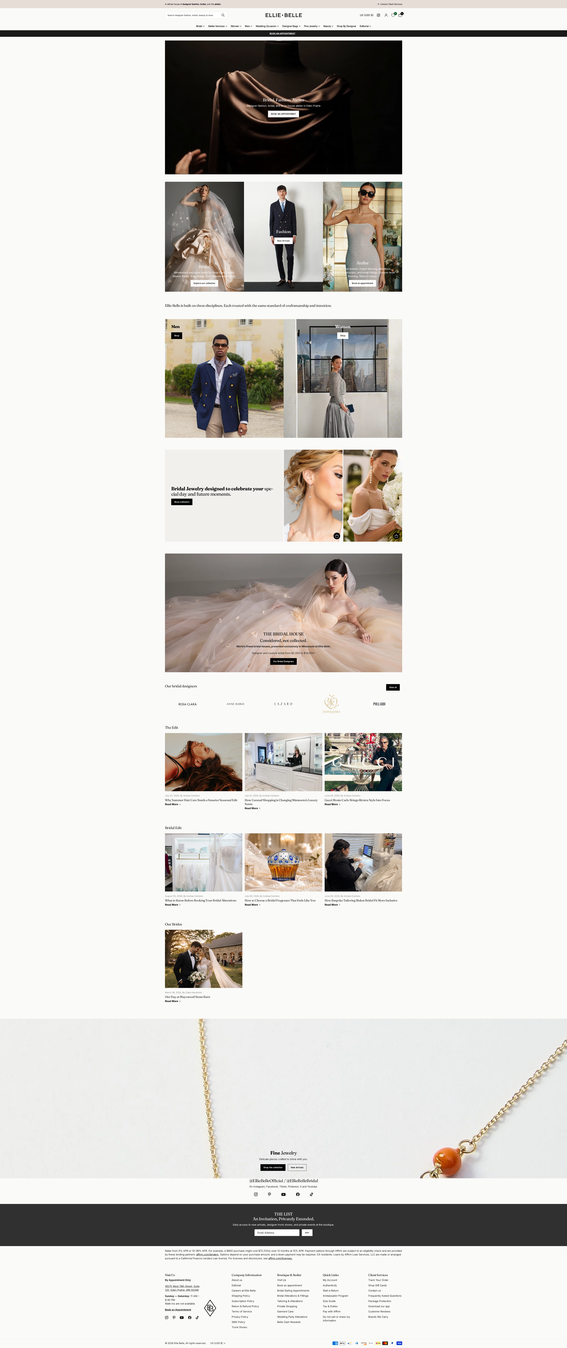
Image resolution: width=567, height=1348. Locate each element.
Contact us (374, 1290)
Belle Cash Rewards (289, 1322)
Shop (176, 335)
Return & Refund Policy (245, 1306)
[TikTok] (311, 1194)
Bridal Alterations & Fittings (292, 1295)
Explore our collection (204, 283)
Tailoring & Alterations (290, 1301)
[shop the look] (337, 536)
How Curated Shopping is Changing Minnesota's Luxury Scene (283, 773)
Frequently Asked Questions (385, 1295)
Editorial (364, 26)
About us (237, 1280)
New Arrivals (283, 240)
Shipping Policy (241, 1295)
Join (307, 1232)
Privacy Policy (240, 1316)
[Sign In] (386, 15)
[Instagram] (256, 1194)
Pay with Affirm (332, 1311)
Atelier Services (216, 26)
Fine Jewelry (311, 26)
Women (235, 26)
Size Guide (329, 1301)
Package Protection (379, 1301)
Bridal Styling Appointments (293, 1290)
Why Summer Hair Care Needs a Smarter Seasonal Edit (204, 771)
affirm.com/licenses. (280, 1258)
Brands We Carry (378, 1316)
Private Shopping (287, 1306)
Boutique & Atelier (289, 1275)
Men (247, 26)
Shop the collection (273, 1167)
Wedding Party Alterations (292, 1316)
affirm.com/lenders (207, 1254)
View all (393, 687)
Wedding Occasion (266, 26)
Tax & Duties (330, 1306)
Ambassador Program (335, 1295)
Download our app (379, 1306)
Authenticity (330, 1285)
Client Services (378, 1275)
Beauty (327, 26)
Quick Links (331, 1275)
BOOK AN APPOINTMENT (283, 114)
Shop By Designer (346, 26)
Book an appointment (362, 283)
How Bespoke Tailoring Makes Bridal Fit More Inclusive (363, 871)
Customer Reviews (379, 1311)
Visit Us (281, 1280)
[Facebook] (298, 1194)
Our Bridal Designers (283, 661)
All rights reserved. (195, 1343)
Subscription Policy (243, 1301)
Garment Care (285, 1311)
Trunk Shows (239, 1327)
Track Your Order (378, 1280)
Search (223, 15)
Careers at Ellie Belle (244, 1290)
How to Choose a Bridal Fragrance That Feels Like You (283, 871)
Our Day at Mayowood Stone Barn (204, 968)
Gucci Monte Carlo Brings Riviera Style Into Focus (363, 771)
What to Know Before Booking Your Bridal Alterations (204, 871)
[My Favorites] (393, 15)
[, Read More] (379, 15)
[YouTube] (283, 1194)
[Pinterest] (269, 1194)
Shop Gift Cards (377, 1285)
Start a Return (331, 1290)
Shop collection (182, 502)
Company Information (247, 1275)
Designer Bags (290, 26)
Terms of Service (242, 1311)
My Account (330, 1280)
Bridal (199, 26)
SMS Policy (238, 1322)
